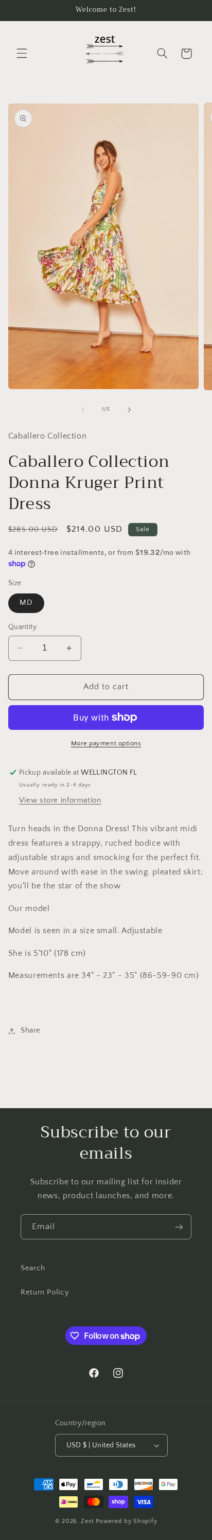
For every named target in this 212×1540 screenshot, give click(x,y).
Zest (87, 1521)
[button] (21, 53)
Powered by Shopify (126, 1521)
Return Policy (45, 1292)
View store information (60, 800)
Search (33, 1268)
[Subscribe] (179, 1226)
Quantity (22, 627)
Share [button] (31, 1030)
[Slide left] (83, 409)
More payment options (106, 743)
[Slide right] (129, 409)
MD (26, 603)
